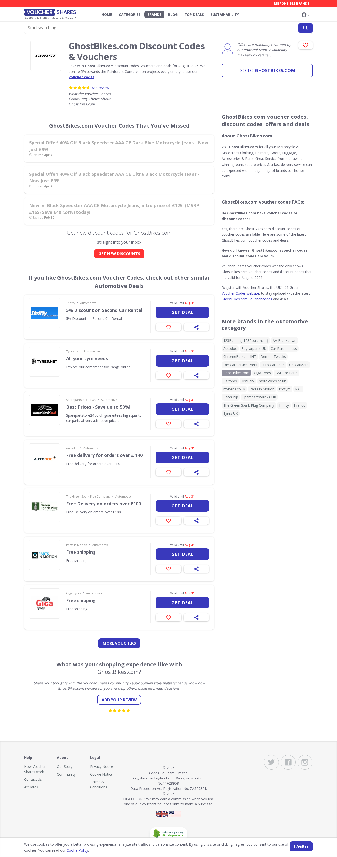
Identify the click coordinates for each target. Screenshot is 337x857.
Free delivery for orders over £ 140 (104, 455)
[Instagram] (305, 762)
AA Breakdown (284, 340)
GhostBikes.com (267, 70)
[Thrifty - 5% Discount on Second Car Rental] (44, 313)
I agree (301, 846)
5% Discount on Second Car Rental (104, 310)
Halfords (230, 381)
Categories (129, 14)
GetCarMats (298, 364)
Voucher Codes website (240, 293)
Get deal (182, 312)
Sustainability (225, 14)
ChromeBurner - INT (239, 356)
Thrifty (70, 303)
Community (66, 774)
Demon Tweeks (273, 356)
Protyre (285, 389)
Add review (100, 87)
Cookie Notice (101, 774)
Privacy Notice (101, 766)
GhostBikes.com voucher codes (247, 299)
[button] (305, 15)
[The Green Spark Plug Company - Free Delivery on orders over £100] (44, 507)
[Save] (168, 327)
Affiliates (31, 787)
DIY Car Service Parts (240, 364)
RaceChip (230, 397)
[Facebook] (288, 762)
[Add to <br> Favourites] (305, 45)
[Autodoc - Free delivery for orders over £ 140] (44, 458)
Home (107, 14)
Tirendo (299, 405)
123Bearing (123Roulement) (245, 340)
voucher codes (81, 77)
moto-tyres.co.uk (272, 381)
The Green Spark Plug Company (88, 496)
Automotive (88, 303)
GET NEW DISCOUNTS (119, 253)
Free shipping (81, 552)
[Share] (196, 327)
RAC (298, 389)
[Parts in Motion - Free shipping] (44, 555)
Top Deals (194, 14)
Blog (173, 14)
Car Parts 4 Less (284, 348)
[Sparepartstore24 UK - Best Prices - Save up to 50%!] (44, 410)
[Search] (305, 28)
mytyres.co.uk (234, 389)
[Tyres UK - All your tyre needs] (44, 362)
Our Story (64, 766)
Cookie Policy (77, 850)
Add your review (119, 699)
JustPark (247, 381)
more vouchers (119, 643)
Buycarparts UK (253, 348)
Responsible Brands (291, 3)
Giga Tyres (73, 593)
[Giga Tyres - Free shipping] (44, 603)
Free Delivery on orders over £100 (103, 503)
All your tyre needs (87, 358)
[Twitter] (271, 762)
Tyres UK (72, 351)
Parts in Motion (76, 545)
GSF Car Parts (286, 372)
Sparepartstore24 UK (81, 400)
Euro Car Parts (273, 364)
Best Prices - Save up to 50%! (98, 407)
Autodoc (72, 448)
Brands (154, 14)
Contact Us (33, 779)
